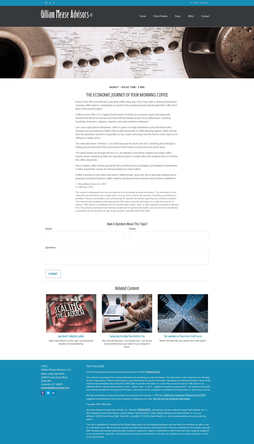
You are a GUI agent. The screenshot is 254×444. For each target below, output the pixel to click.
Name (48, 229)
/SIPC (148, 409)
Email (132, 229)
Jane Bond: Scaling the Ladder (71, 336)
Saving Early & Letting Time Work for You (127, 336)
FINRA (141, 409)
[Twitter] (46, 2)
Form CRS (98, 366)
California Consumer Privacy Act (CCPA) (184, 395)
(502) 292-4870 (201, 3)
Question (50, 247)
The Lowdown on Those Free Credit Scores (183, 336)
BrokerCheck (153, 372)
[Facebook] (53, 2)
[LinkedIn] (50, 2)
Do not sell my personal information (171, 398)
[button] (160, 16)
